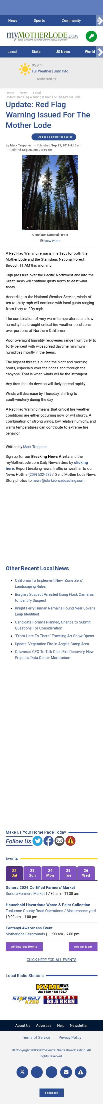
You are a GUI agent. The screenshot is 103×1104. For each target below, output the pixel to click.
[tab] (14, 873)
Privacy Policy (70, 1037)
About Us (22, 1025)
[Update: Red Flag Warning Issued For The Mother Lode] (50, 229)
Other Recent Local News (37, 568)
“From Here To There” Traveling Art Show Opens (54, 636)
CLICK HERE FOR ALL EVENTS (51, 960)
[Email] (66, 1072)
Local (12, 52)
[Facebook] (37, 1072)
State (36, 52)
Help (60, 1025)
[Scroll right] (99, 20)
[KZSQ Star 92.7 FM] (24, 999)
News (12, 20)
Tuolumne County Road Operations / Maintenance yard (51, 911)
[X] (22, 1072)
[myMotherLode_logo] (42, 36)
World (90, 52)
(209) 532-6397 (41, 474)
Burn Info (61, 71)
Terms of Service (36, 1037)
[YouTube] (52, 1072)
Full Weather (42, 71)
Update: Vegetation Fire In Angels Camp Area (52, 644)
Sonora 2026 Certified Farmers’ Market (40, 887)
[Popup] (91, 36)
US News (63, 52)
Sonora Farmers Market (25, 893)
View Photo (52, 241)
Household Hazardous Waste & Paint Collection (48, 905)
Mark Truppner (34, 447)
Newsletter (79, 1025)
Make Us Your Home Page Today (36, 832)
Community (71, 20)
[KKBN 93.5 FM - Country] (60, 999)
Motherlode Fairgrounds (25, 934)
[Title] (80, 1072)
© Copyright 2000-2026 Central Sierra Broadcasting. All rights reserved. (51, 1053)
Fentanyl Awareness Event (29, 928)
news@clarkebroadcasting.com (58, 480)
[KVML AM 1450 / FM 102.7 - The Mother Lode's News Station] (52, 987)
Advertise (44, 1025)
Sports (39, 20)
